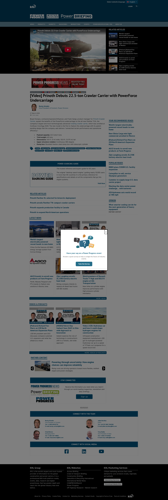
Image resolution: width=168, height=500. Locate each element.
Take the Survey (84, 264)
